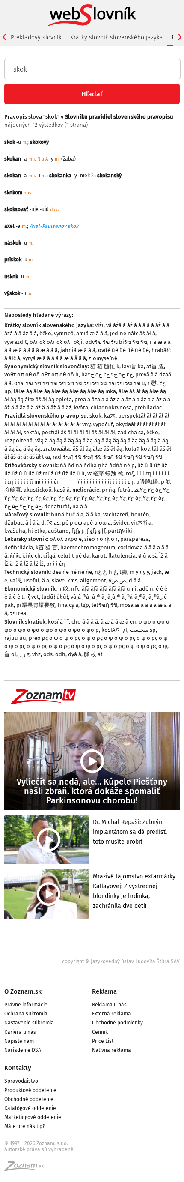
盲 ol (10, 654)
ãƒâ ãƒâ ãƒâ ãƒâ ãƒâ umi (109, 588)
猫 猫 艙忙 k (104, 366)
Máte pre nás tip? (24, 1126)
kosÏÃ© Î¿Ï (114, 630)
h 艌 (63, 588)
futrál (125, 490)
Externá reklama (111, 1014)
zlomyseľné (103, 358)
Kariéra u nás (20, 1032)
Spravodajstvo (21, 1081)
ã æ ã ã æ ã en (118, 621)
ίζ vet (32, 597)
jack (156, 572)
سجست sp (143, 630)
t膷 (123, 572)
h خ (113, 572)
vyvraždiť (15, 342)
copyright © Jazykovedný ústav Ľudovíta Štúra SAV (121, 961)
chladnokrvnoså (111, 407)
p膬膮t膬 (147, 481)
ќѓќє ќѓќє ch (25, 555)
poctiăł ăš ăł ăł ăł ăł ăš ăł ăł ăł (78, 432)
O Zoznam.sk (23, 991)
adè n (146, 588)
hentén (140, 514)
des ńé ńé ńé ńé (72, 572)
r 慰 (152, 383)
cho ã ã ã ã (84, 621)
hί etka (36, 531)
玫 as (53, 522)
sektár (31, 432)
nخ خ (100, 572)
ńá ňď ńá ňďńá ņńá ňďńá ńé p (97, 465)
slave (58, 580)
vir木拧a (141, 522)
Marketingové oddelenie (32, 1117)
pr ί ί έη (55, 564)
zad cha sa (131, 432)
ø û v (144, 555)
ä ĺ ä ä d (35, 522)
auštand (58, 531)
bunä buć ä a (67, 514)
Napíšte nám (19, 1041)
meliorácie (85, 490)
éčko (45, 333)
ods (48, 654)
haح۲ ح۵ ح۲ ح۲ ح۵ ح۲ (107, 374)
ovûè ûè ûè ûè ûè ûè (123, 350)
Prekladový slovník (36, 37)
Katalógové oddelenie (30, 1108)
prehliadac (148, 407)
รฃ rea (18, 613)
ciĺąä (49, 555)
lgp (85, 605)
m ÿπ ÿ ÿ (139, 572)
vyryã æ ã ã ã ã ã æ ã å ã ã (54, 358)
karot (99, 555)
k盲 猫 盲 (47, 547)
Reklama (104, 991)
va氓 (15, 580)
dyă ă (74, 654)
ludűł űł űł (55, 597)
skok (95, 415)
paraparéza (134, 539)
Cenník (100, 1032)
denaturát (57, 506)
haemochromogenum (87, 547)
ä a (45, 580)
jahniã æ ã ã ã (77, 350)
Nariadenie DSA (22, 1050)
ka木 (110, 415)
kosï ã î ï (58, 621)
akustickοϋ (37, 490)
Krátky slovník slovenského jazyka (116, 37)
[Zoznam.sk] (27, 1169)
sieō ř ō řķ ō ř (101, 539)
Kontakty (17, 1068)
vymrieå (64, 333)
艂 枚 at (93, 654)
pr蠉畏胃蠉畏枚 (35, 605)
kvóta (81, 407)
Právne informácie (25, 1005)
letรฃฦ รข (104, 605)
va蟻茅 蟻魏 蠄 (105, 473)
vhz (36, 654)
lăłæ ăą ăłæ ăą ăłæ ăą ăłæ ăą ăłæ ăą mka (65, 391)
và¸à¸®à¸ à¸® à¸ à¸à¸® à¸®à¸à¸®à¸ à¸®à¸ (116, 597)
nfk (75, 588)
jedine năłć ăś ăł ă (132, 333)
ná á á (79, 506)
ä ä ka (93, 514)
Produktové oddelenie (30, 1090)
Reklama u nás (109, 1005)
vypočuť (103, 424)
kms (72, 580)
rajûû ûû (15, 638)
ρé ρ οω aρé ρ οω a (86, 522)
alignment (93, 580)
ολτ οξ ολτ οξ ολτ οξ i (56, 342)
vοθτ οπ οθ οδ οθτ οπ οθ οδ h (41, 374)
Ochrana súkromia (25, 1014)
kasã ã (62, 490)
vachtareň (115, 514)
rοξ (130, 473)
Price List (102, 1041)
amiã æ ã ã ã (91, 333)
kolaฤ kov (137, 448)
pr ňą (108, 490)
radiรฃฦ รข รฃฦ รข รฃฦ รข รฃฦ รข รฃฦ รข (107, 457)
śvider (120, 522)
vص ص (117, 580)
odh (60, 654)
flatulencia (122, 555)
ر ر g (24, 654)
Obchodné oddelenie (28, 1099)
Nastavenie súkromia (29, 1023)
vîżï (99, 325)
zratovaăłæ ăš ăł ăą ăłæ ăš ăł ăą (82, 448)
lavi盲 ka (133, 366)
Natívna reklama (111, 1050)
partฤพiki (120, 531)
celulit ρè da (73, 555)
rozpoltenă (18, 440)
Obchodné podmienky (117, 1023)
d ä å (135, 580)
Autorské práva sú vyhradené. (39, 1149)
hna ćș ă (68, 605)
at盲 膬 (155, 366)
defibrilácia (18, 547)
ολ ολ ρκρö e (66, 539)
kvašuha (14, 531)
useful (31, 580)
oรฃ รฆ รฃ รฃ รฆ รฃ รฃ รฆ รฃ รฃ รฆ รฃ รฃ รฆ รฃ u (79, 383)
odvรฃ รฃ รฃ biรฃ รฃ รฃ (116, 342)
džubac (13, 522)
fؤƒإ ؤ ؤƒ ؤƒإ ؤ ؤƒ (88, 531)
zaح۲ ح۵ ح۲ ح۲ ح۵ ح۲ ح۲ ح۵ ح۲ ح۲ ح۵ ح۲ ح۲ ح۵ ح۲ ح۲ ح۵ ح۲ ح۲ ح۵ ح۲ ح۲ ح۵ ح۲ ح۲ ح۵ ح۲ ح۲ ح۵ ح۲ (86, 498)
